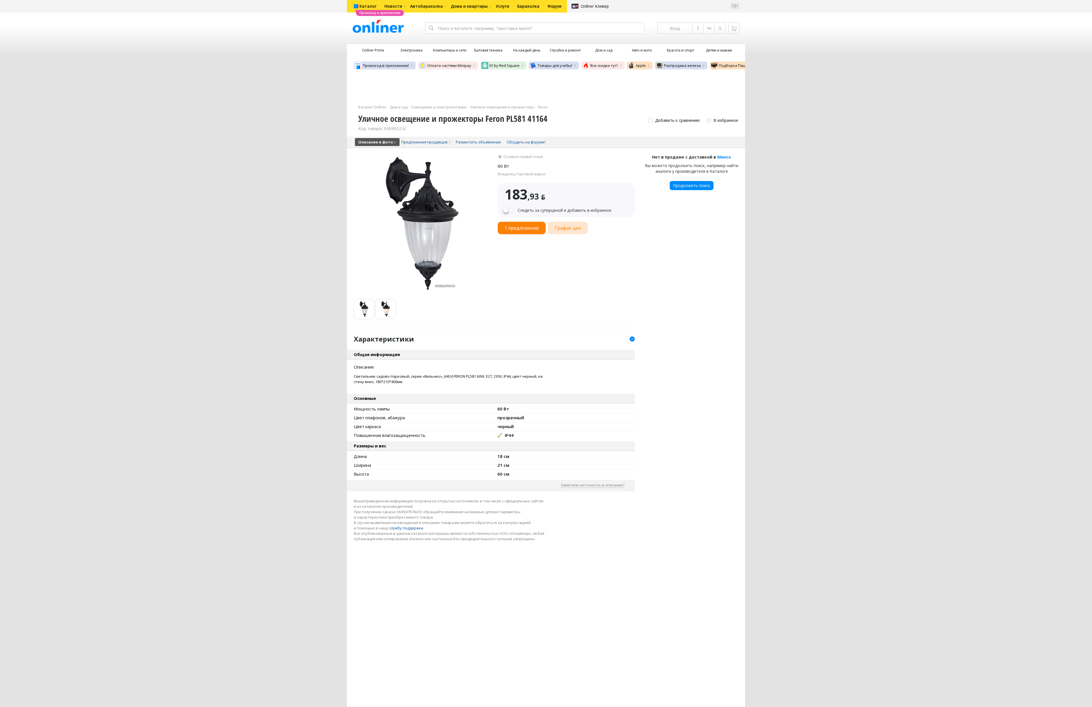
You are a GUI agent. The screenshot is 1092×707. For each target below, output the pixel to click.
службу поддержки (406, 528)
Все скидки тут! (604, 65)
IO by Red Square (504, 65)
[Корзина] (734, 28)
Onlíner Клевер (595, 6)
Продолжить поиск (691, 185)
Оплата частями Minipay (449, 65)
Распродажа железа (682, 65)
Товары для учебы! (555, 65)
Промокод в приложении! (386, 65)
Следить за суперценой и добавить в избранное (564, 210)
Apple (641, 65)
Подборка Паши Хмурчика (743, 65)
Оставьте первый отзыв (523, 157)
